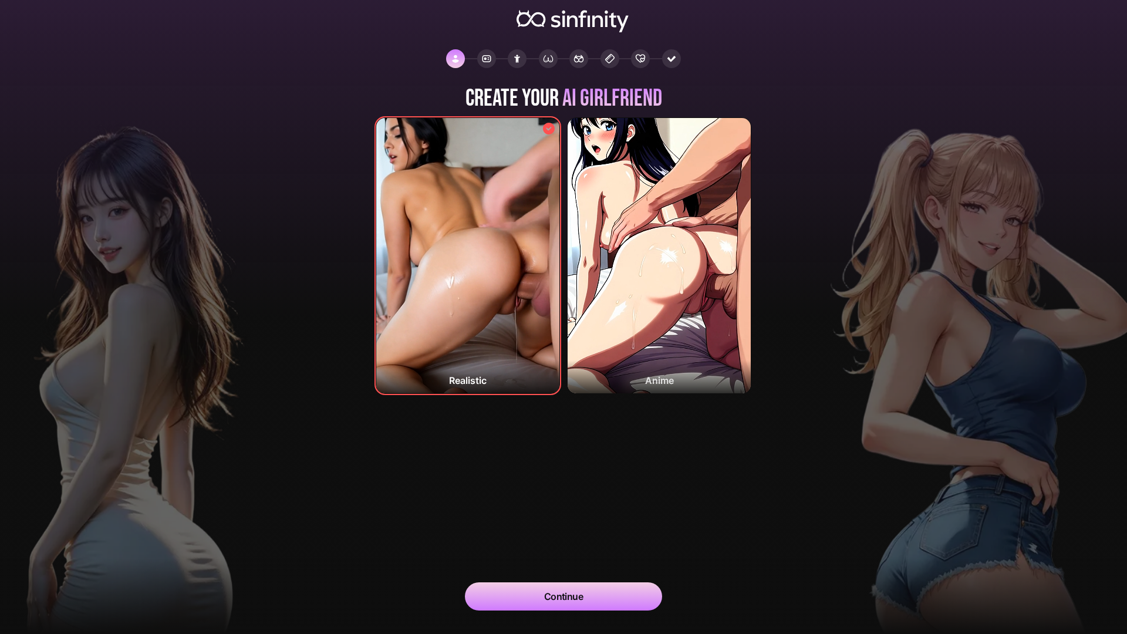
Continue (563, 596)
